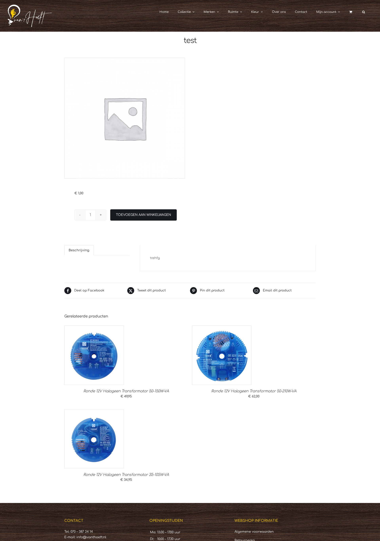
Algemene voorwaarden (254, 531)
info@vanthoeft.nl (91, 537)
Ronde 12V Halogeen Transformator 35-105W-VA (126, 475)
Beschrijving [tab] (79, 250)
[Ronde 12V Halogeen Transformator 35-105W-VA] (94, 439)
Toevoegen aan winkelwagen (143, 215)
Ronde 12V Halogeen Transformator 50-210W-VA (253, 391)
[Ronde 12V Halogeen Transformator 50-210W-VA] (221, 355)
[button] (363, 12)
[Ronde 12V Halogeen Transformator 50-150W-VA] (94, 355)
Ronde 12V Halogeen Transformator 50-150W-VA (126, 391)
